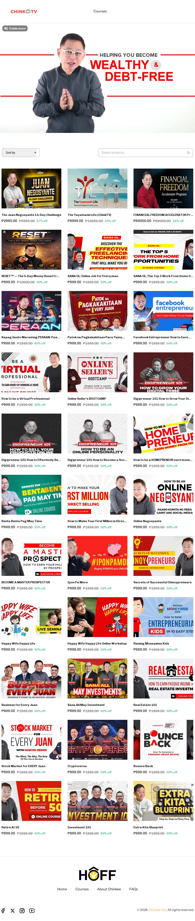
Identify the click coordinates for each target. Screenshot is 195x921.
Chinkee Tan (157, 910)
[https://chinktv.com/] (24, 11)
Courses (82, 889)
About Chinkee (109, 889)
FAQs (133, 889)
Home (62, 889)
